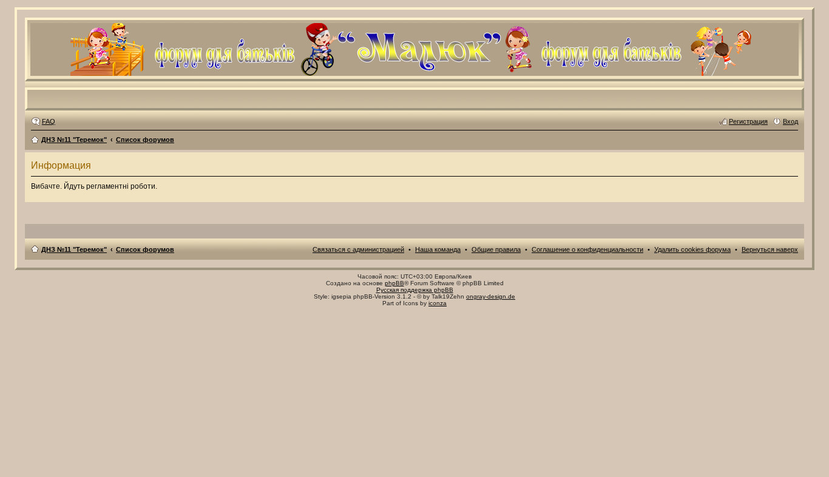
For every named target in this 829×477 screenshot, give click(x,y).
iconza (437, 303)
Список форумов (145, 139)
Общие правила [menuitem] (496, 249)
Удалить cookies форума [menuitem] (692, 249)
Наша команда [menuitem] (438, 249)
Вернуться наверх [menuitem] (770, 249)
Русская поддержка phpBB (414, 289)
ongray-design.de (490, 296)
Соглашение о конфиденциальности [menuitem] (587, 249)
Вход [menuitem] (790, 121)
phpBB (394, 283)
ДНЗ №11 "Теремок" (74, 139)
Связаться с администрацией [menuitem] (358, 249)
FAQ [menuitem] (48, 121)
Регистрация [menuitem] (748, 121)
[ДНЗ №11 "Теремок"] (414, 70)
